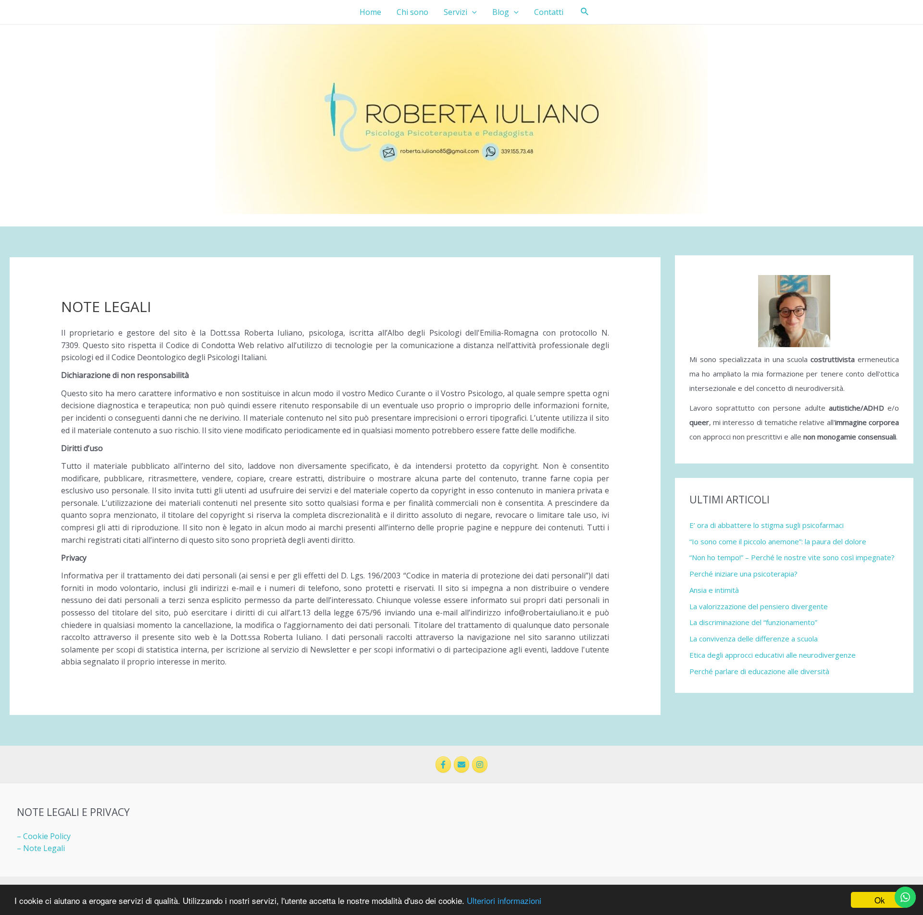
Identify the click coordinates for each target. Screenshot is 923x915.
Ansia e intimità (714, 590)
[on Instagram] (479, 764)
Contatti (548, 12)
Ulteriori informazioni (504, 900)
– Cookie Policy (44, 836)
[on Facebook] (443, 764)
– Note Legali (41, 848)
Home (370, 12)
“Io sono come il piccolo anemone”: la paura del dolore (777, 541)
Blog (500, 12)
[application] (472, 12)
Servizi (455, 12)
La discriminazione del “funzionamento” (753, 622)
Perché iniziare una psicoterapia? (743, 573)
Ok (879, 900)
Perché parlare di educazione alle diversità (759, 671)
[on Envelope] (461, 764)
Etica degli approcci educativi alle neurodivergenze (772, 655)
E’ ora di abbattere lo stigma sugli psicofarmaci (766, 525)
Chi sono (412, 12)
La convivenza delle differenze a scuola (753, 638)
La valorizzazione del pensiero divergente (758, 606)
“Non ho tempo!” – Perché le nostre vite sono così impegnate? (792, 557)
